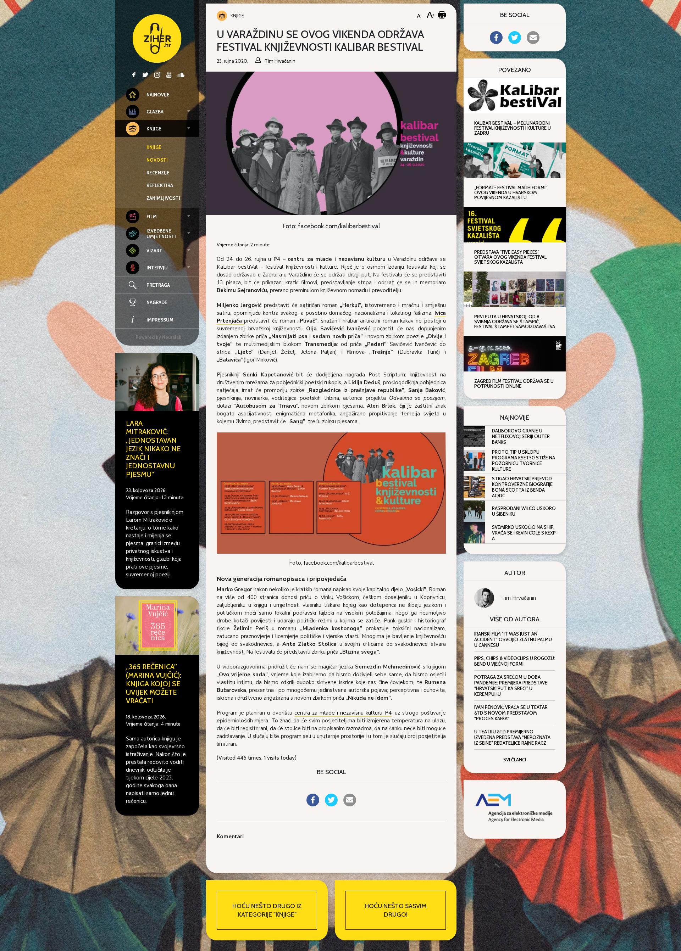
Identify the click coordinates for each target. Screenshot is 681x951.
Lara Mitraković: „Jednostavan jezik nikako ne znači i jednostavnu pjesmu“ (153, 449)
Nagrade (156, 302)
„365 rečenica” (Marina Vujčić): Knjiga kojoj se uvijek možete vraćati (153, 683)
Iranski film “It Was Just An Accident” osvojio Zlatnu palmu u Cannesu (513, 639)
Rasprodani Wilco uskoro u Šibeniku (524, 511)
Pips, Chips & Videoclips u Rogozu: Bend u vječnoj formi (514, 661)
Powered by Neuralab (158, 337)
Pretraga (158, 285)
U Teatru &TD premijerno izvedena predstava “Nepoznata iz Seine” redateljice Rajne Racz (512, 737)
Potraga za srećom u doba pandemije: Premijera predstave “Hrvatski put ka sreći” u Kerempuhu (510, 685)
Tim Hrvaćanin (518, 598)
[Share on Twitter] (331, 804)
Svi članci (514, 759)
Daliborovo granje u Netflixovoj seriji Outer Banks (521, 436)
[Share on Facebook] (312, 804)
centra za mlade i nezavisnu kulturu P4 (343, 712)
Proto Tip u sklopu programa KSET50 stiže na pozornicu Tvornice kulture (523, 460)
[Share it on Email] (349, 804)
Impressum (159, 320)
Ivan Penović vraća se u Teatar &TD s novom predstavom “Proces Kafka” (511, 712)
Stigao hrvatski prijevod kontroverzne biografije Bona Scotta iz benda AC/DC (522, 487)
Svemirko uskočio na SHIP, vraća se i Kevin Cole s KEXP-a (525, 532)
